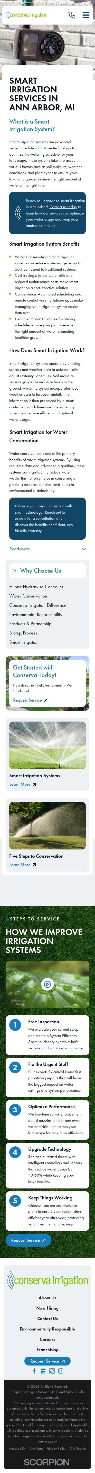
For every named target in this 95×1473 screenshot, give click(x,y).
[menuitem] (47, 587)
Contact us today (63, 206)
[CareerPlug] (52, 1371)
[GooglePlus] (43, 1371)
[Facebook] (34, 1371)
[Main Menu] (86, 15)
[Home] (27, 15)
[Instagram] (60, 1371)
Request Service (27, 700)
